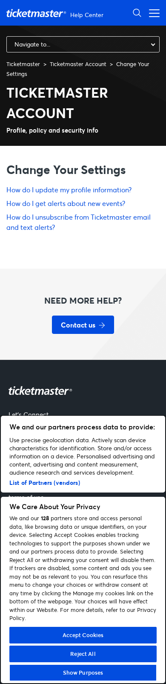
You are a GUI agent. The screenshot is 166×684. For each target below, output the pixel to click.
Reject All (82, 654)
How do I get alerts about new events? (65, 203)
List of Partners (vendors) (44, 482)
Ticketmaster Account (78, 64)
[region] (83, 549)
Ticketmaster (23, 64)
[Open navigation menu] (152, 12)
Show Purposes (83, 672)
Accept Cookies (83, 635)
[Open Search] (137, 12)
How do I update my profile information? (69, 189)
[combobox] (83, 44)
